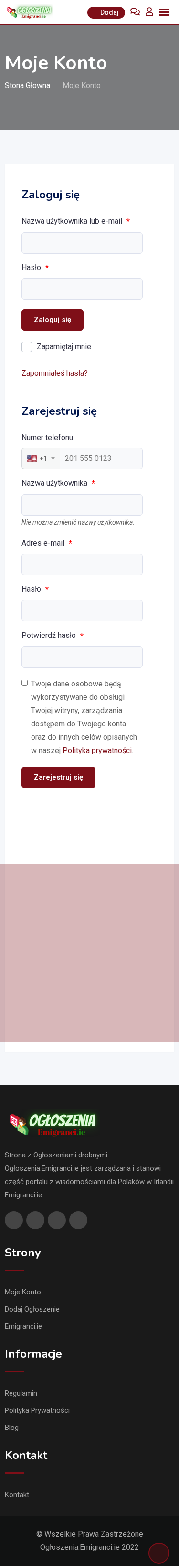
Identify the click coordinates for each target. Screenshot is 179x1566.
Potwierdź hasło (52, 635)
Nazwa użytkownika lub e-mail (75, 221)
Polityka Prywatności (37, 1410)
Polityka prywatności (97, 750)
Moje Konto (23, 1292)
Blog (12, 1427)
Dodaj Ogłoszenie (32, 1309)
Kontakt (17, 1494)
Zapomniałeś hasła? (54, 373)
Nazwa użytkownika (58, 483)
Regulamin (21, 1393)
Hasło (35, 268)
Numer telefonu (47, 437)
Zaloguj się (52, 319)
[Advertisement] (89, 953)
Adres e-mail (46, 543)
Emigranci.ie (23, 1326)
